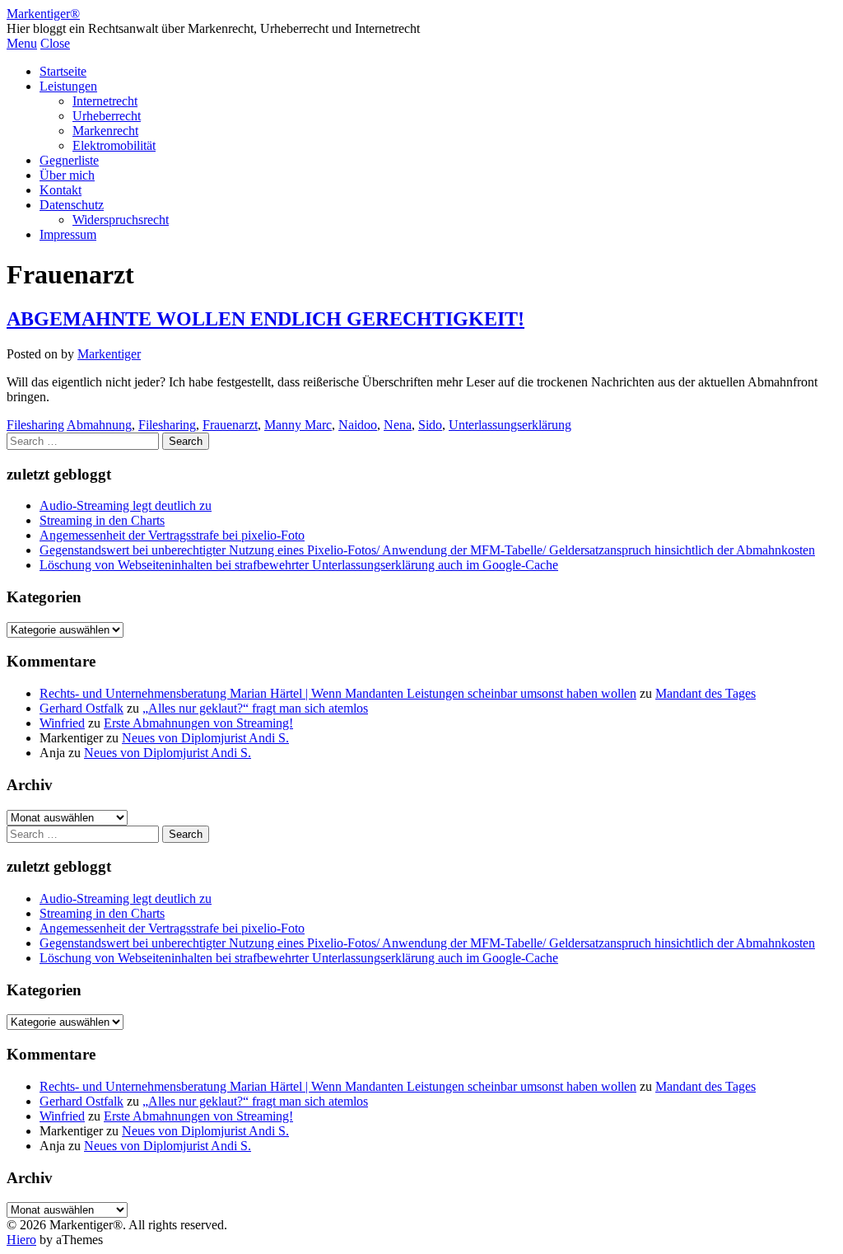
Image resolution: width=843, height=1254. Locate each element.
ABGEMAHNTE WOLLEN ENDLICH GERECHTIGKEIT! (265, 319)
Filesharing (35, 425)
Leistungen (68, 86)
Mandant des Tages (705, 693)
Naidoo (357, 425)
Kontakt (61, 190)
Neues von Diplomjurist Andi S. (205, 738)
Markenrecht (105, 131)
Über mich (67, 175)
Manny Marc (298, 425)
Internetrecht (104, 101)
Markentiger (109, 354)
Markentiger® (43, 14)
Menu (22, 43)
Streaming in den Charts (102, 520)
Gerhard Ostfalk (81, 708)
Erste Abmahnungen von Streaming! (198, 723)
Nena (398, 425)
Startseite (63, 71)
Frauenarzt (230, 425)
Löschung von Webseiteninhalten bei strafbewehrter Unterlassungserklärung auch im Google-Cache (299, 565)
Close (55, 43)
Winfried (62, 723)
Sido (430, 425)
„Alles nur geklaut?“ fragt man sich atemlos (255, 708)
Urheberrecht (106, 116)
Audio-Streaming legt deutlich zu (126, 505)
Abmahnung (99, 425)
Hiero (21, 1240)
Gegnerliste (69, 160)
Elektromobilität (114, 145)
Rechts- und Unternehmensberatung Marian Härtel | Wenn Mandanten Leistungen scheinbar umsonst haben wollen (338, 693)
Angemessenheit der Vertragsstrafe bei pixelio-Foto (172, 535)
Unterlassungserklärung (510, 425)
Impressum (68, 234)
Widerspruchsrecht (120, 220)
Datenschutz (72, 205)
